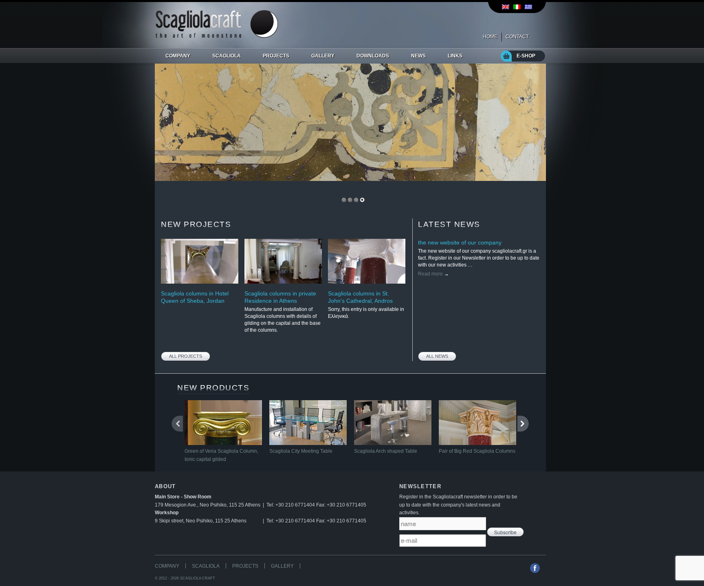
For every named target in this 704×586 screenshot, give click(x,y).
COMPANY (167, 566)
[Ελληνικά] (528, 6)
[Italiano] (517, 6)
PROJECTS (245, 566)
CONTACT (517, 37)
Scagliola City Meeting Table (300, 451)
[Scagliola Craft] (217, 36)
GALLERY (282, 566)
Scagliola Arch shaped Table (385, 451)
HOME (490, 37)
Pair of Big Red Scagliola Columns (477, 451)
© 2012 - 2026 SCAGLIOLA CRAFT (185, 578)
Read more (433, 274)
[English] (505, 6)
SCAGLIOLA (206, 566)
